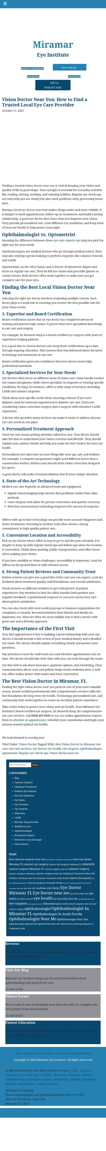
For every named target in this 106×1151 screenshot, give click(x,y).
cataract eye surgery (36, 864)
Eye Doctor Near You (79, 893)
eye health (54, 748)
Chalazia (74, 1075)
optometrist (9, 753)
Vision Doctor (28, 744)
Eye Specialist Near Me (65, 898)
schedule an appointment (29, 720)
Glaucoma (19, 813)
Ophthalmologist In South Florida (57, 914)
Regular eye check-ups (33, 753)
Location (74, 1053)
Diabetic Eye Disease (25, 791)
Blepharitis (61, 1079)
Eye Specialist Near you (86, 899)
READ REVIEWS (39, 963)
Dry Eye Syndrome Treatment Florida (45, 883)
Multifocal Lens (22, 826)
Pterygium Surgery (24, 835)
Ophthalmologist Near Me (32, 918)
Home (19, 1053)
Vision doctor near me (64, 753)
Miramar (53, 44)
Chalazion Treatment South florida (52, 878)
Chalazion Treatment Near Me (79, 873)
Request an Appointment (32, 68)
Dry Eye (46, 1075)
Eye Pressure (21, 804)
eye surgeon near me (35, 904)
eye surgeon (76, 335)
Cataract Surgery (23, 782)
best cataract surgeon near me (27, 859)
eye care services (20, 748)
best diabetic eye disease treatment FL (59, 860)
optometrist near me (49, 923)
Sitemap (85, 1053)
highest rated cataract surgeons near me (73, 903)
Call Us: (52, 85)
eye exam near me (24, 899)
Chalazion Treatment (25, 786)
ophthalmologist (90, 748)
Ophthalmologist (23, 830)
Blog (16, 777)
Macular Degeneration (26, 822)
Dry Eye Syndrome (24, 795)
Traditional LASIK (17, 928)
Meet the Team (57, 1053)
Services (41, 1053)
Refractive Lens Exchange (28, 839)
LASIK (17, 817)
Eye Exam (19, 800)
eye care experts (64, 240)
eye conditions (39, 888)
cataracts (88, 864)
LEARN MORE (14, 989)
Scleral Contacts (47, 1084)
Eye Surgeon (21, 808)
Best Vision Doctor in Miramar (75, 744)
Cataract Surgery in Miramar (22, 873)
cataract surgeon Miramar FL (26, 869)
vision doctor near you (40, 185)
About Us (30, 1053)
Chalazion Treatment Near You (23, 878)
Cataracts (86, 1070)
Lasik (74, 1070)
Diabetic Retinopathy (80, 878)
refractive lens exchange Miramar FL (77, 924)
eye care (27, 888)
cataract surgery (78, 869)
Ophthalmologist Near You (72, 919)
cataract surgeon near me (56, 869)
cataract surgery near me (48, 873)
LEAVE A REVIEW (16, 963)
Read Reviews (33, 76)
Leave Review (74, 76)
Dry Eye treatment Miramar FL (74, 883)
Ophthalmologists (13, 251)
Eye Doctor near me (51, 892)
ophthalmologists (16, 924)
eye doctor (28, 210)
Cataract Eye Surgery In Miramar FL (65, 864)
